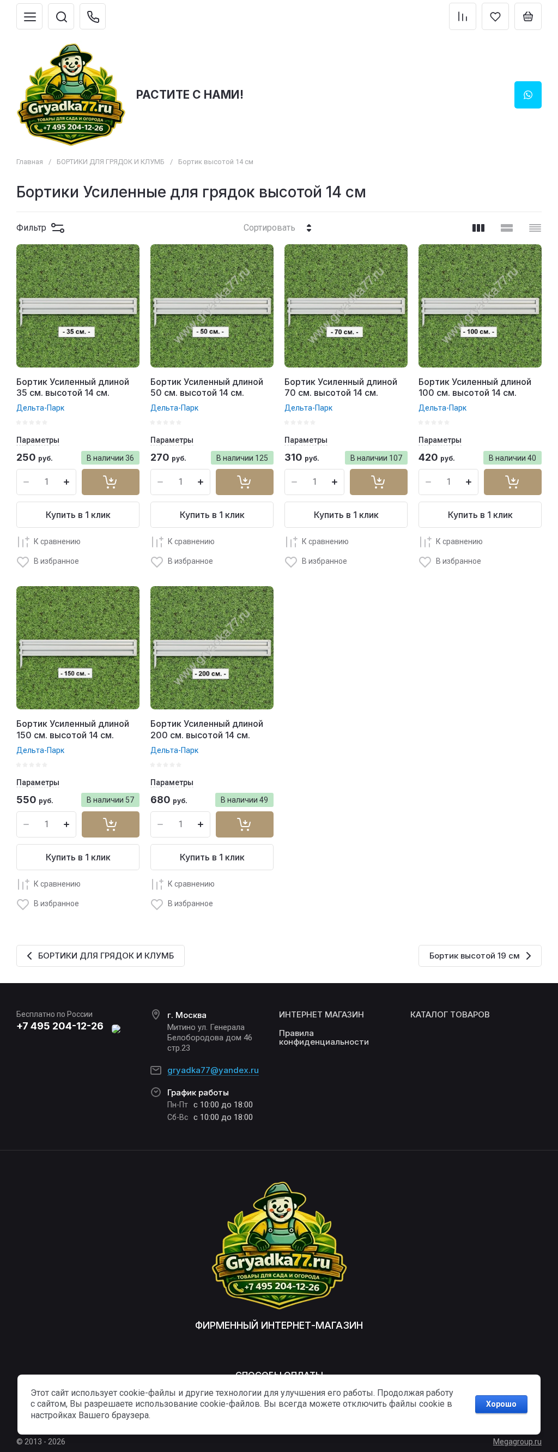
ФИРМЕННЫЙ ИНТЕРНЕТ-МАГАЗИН (279, 1325)
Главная (29, 162)
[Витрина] (478, 228)
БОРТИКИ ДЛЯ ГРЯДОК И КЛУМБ (111, 162)
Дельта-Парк (40, 407)
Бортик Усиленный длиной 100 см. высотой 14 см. (474, 387)
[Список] (507, 228)
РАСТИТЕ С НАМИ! (190, 94)
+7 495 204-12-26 (60, 1026)
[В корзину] (111, 482)
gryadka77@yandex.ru (213, 1070)
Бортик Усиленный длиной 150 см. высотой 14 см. (72, 729)
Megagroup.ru (517, 1441)
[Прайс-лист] (535, 228)
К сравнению (57, 541)
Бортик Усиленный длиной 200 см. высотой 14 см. (206, 729)
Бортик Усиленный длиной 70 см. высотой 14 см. (340, 387)
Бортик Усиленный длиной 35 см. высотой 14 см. (72, 387)
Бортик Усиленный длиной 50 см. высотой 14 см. (206, 387)
